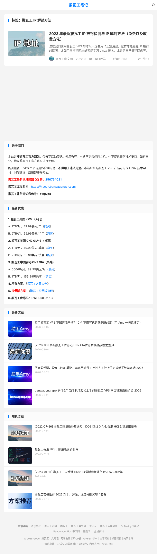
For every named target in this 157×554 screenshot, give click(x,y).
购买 (47, 226)
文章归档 (105, 538)
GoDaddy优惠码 (130, 526)
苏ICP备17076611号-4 (85, 538)
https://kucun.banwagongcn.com (53, 186)
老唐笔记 (36, 526)
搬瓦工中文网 (78, 526)
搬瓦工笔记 (78, 5)
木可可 (93, 526)
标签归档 (116, 538)
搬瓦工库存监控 (108, 526)
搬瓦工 (64, 526)
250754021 (53, 179)
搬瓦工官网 (51, 526)
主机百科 (99, 531)
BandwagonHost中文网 (66, 531)
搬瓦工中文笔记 (50, 538)
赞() (143, 59)
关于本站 (128, 538)
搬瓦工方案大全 (37, 283)
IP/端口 (102, 59)
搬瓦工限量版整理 (41, 290)
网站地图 (65, 538)
